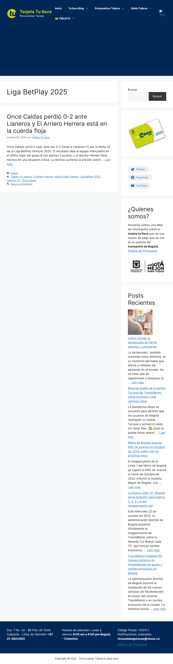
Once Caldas (29, 180)
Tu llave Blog (76, 8)
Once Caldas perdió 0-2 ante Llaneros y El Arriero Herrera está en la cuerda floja (57, 123)
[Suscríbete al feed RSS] (162, 13)
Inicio (58, 8)
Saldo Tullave (139, 8)
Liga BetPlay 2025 (90, 176)
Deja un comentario (21, 184)
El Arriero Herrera (43, 176)
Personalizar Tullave (107, 8)
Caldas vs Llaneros (21, 176)
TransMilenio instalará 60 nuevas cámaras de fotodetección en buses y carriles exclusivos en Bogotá (145, 564)
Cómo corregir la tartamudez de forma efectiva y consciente (142, 342)
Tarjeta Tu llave (36, 11)
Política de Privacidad (132, 644)
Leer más (137, 382)
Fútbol (14, 173)
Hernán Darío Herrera (66, 176)
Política (133, 251)
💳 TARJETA (62, 18)
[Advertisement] (86, 52)
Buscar (132, 89)
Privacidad (150, 251)
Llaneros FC (13, 180)
